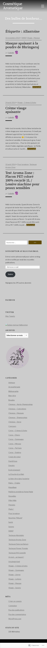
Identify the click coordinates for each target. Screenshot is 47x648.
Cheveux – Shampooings (17, 418)
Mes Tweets (10, 316)
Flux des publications (16, 610)
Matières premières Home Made (20, 492)
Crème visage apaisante (15, 110)
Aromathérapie (14, 387)
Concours (12, 426)
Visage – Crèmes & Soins (17, 566)
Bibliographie (13, 391)
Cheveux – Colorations (17, 409)
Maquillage (12, 487)
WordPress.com (14, 619)
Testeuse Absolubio (16, 535)
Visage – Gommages (16, 570)
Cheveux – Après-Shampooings (20, 404)
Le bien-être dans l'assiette (18, 479)
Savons (11, 527)
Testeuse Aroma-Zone (17, 540)
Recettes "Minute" (15, 518)
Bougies (11, 400)
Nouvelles (12, 496)
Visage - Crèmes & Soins (26, 103)
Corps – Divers (14, 435)
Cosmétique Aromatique (13, 6)
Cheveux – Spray (14, 422)
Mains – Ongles (14, 483)
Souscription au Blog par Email (21, 251)
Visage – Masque (14, 583)
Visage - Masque (33, 38)
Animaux (11, 383)
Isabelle (11, 53)
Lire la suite (36, 87)
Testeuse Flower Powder (18, 548)
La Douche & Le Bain (16, 474)
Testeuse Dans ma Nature (18, 544)
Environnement (14, 470)
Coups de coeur (14, 457)
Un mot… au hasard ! (16, 557)
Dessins (11, 465)
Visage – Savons (14, 588)
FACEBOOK (10, 300)
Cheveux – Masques (16, 413)
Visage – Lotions (14, 579)
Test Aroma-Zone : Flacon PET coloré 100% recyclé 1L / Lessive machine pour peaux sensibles (22, 180)
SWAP (24, 38)
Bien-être (12, 396)
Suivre (10, 274)
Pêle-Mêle (12, 500)
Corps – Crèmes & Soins (17, 431)
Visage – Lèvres (14, 575)
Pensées (11, 505)
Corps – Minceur (14, 444)
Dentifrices (12, 461)
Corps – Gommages (16, 439)
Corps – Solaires (14, 452)
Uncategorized (14, 562)
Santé (10, 522)
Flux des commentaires (17, 614)
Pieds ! (11, 509)
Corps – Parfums (15, 448)
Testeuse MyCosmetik (17, 553)
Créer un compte (15, 601)
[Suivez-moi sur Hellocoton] (16, 325)
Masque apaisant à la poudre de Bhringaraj (22, 45)
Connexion (12, 606)
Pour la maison (23, 164)
